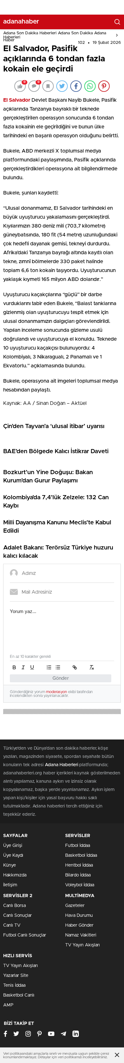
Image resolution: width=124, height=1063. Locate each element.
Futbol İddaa (77, 845)
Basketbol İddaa (81, 855)
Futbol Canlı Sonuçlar (24, 935)
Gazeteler (75, 905)
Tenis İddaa (14, 985)
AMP (8, 1005)
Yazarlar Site (15, 975)
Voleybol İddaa (79, 885)
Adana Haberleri (61, 765)
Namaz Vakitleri (80, 935)
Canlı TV (11, 925)
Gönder (60, 678)
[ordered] (49, 667)
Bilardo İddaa (78, 875)
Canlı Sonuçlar (17, 915)
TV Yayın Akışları (82, 945)
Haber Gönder (79, 925)
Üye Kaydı (13, 855)
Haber (9, 40)
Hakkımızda (14, 875)
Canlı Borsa (14, 905)
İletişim (10, 885)
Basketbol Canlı (18, 995)
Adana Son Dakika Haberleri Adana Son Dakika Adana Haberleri (54, 35)
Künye (9, 865)
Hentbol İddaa (79, 865)
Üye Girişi (12, 845)
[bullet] (57, 667)
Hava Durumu (79, 915)
